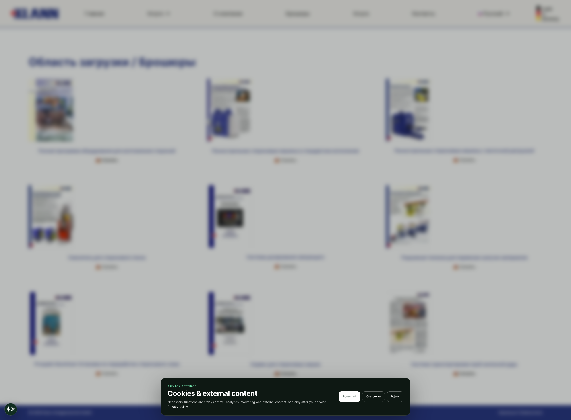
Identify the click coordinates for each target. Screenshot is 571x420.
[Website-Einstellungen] (10, 409)
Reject (395, 396)
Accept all (349, 396)
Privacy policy (178, 406)
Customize (373, 396)
